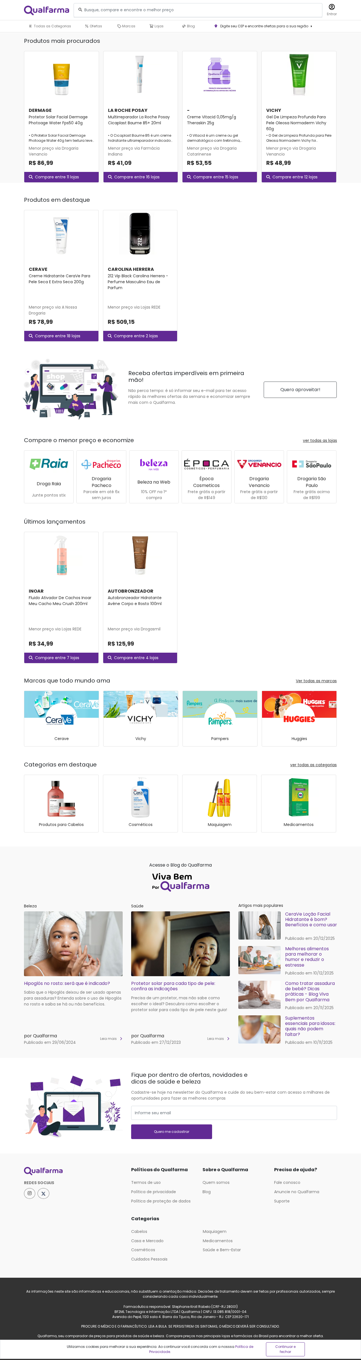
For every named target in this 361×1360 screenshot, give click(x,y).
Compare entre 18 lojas (57, 336)
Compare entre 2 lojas (136, 336)
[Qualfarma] (46, 10)
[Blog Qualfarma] (180, 881)
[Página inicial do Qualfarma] (73, 1171)
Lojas (159, 26)
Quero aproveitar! (300, 389)
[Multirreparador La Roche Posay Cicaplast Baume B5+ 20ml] (140, 75)
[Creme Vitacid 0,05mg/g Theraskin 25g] (219, 75)
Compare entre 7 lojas (57, 658)
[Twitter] (43, 1193)
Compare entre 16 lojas (137, 177)
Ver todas (316, 681)
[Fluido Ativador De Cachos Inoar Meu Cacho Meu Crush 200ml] (61, 555)
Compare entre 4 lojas (136, 658)
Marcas (128, 26)
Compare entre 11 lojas (57, 177)
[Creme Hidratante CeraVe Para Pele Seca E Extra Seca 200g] (61, 233)
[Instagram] (29, 1193)
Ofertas (95, 26)
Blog (190, 26)
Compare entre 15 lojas (215, 177)
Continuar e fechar (285, 1349)
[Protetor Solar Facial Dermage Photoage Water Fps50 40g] (61, 75)
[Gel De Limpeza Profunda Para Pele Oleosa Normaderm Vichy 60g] (299, 75)
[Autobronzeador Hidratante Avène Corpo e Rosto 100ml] (140, 555)
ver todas (320, 440)
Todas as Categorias (52, 26)
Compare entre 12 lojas (295, 177)
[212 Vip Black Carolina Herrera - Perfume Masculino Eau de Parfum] (140, 233)
